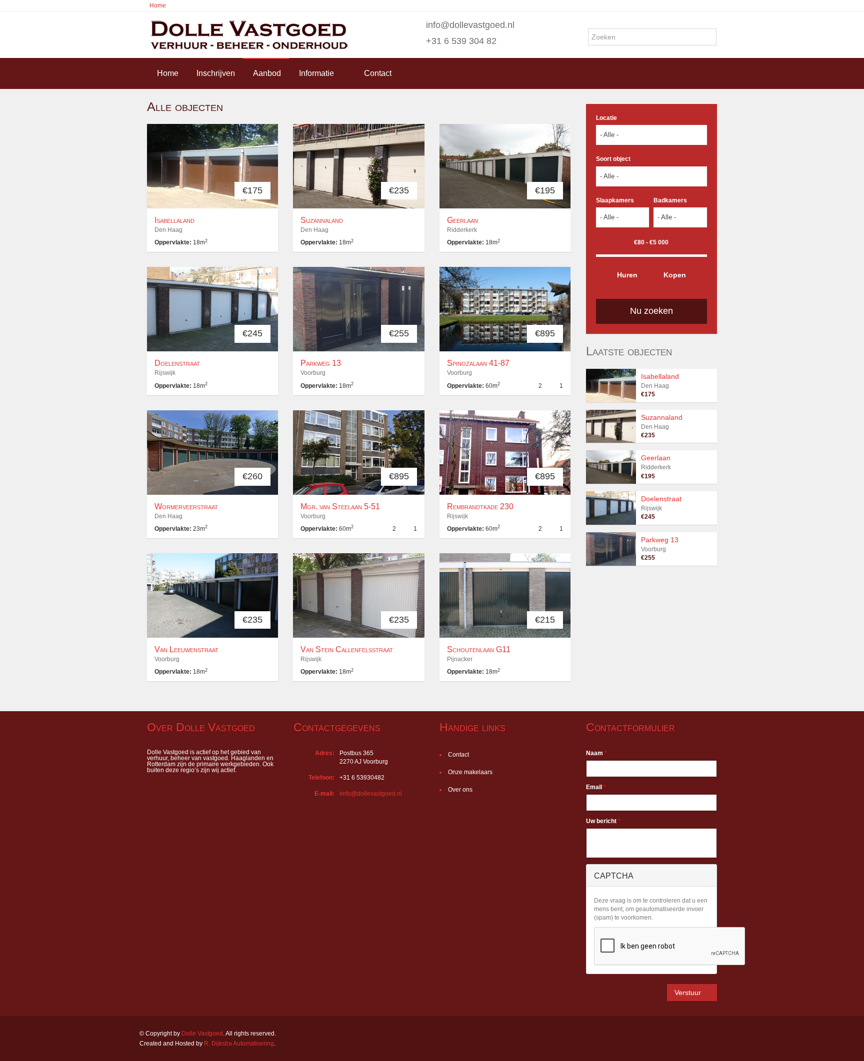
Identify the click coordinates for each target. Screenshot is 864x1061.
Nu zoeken (651, 311)
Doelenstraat (177, 363)
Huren (627, 275)
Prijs (632, 242)
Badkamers (670, 200)
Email (596, 787)
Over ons (460, 789)
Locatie (606, 117)
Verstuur (687, 993)
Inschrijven (215, 73)
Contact (378, 73)
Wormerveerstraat (186, 506)
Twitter (718, 1035)
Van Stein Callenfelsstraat (346, 649)
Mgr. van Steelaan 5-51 (340, 506)
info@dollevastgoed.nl (470, 25)
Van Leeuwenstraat (186, 649)
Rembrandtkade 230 (480, 506)
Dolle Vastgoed (202, 1033)
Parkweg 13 (320, 363)
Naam (596, 753)
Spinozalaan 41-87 (478, 363)
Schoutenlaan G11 (478, 649)
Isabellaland (174, 220)
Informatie (316, 73)
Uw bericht (603, 821)
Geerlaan (462, 220)
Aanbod (267, 73)
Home (158, 5)
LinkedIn (695, 1035)
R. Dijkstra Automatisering (239, 1043)
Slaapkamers (615, 200)
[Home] (248, 34)
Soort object (613, 158)
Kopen (675, 275)
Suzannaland (321, 220)
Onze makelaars (470, 772)
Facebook (675, 1035)
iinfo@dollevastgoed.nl (371, 793)
